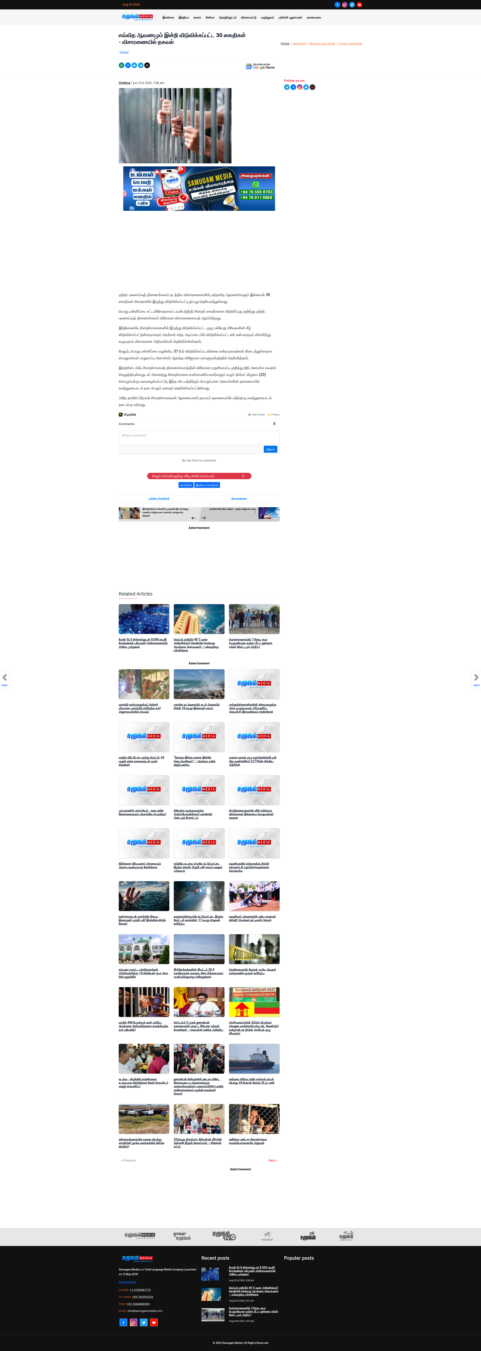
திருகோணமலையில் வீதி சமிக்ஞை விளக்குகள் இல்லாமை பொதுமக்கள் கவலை (251, 814)
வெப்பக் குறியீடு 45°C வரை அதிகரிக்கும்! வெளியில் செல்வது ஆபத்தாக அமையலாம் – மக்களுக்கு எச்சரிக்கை (196, 645)
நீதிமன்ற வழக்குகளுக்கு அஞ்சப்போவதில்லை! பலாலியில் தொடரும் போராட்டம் (193, 814)
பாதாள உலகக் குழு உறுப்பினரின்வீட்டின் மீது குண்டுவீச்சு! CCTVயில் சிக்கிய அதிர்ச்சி (253, 761)
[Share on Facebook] (128, 65)
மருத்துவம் (267, 17)
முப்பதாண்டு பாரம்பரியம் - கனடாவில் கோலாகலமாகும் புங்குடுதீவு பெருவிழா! (142, 812)
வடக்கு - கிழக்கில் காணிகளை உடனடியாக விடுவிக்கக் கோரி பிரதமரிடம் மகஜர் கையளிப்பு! (143, 1082)
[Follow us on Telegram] (287, 87)
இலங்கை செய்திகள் (322, 43)
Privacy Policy (127, 1282)
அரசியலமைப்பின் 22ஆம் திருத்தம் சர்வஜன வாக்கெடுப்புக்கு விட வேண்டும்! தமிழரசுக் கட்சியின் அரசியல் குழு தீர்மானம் (254, 1028)
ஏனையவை (314, 17)
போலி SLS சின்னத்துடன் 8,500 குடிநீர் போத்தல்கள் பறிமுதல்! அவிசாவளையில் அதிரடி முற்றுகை (143, 643)
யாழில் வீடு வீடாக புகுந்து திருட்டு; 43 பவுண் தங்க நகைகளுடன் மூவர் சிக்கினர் (141, 761)
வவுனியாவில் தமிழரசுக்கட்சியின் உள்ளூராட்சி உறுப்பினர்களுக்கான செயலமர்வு (249, 867)
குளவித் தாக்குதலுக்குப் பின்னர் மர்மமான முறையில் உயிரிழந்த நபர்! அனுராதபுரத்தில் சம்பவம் (140, 708)
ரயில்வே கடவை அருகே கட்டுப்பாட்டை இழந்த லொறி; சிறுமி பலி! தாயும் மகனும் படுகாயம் (198, 867)
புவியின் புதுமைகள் (290, 17)
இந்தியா (184, 17)
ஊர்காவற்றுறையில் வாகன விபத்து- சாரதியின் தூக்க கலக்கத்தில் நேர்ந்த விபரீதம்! (141, 1143)
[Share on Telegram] (141, 65)
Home (285, 43)
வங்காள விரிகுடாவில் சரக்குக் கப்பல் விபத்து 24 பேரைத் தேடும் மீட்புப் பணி (252, 1080)
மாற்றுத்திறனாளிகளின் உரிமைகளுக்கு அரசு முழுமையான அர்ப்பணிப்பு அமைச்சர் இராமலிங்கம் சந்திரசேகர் (252, 708)
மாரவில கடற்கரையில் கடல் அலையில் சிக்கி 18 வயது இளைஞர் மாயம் (197, 706)
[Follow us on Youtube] (312, 87)
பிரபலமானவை (239, 498)
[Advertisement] (199, 249)
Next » (272, 1160)
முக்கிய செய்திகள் (159, 498)
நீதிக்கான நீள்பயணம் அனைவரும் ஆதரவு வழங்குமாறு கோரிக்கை (140, 865)
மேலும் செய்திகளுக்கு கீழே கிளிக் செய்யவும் (183, 476)
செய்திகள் (299, 43)
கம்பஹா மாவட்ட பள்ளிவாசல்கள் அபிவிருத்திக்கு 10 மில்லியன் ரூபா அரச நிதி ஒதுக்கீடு (143, 973)
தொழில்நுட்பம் (228, 17)
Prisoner (124, 52)
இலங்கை (168, 17)
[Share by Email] (147, 65)
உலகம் (197, 17)
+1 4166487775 (140, 1290)
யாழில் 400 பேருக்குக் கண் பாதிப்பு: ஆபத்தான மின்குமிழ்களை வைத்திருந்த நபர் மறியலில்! (143, 1026)
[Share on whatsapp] (121, 65)
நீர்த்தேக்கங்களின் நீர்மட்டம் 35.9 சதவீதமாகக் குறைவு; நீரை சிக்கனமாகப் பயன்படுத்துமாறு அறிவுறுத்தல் (198, 973)
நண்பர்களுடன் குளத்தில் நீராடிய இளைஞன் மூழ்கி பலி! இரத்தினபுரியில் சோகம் (142, 920)
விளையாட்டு (248, 17)
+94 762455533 (142, 1296)
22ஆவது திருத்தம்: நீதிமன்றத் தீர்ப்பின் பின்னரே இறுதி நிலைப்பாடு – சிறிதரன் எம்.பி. (198, 1143)
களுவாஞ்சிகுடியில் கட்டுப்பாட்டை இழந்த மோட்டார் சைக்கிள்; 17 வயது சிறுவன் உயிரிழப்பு (198, 920)
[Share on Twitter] (134, 65)
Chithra (124, 83)
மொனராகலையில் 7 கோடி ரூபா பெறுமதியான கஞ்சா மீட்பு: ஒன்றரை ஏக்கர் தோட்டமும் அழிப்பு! (250, 643)
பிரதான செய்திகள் (350, 43)
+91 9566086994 (138, 1304)
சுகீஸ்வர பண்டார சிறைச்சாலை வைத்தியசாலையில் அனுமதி (248, 1141)
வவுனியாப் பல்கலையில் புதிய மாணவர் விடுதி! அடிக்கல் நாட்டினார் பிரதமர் (252, 918)
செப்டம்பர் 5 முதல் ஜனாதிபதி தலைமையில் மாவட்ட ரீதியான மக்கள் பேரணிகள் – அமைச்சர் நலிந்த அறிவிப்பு (198, 1026)
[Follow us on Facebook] (293, 87)
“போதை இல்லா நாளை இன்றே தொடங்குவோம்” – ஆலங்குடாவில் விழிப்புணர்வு (195, 761)
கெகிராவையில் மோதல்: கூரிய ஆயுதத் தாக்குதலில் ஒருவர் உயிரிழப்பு (252, 971)
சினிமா (210, 17)
